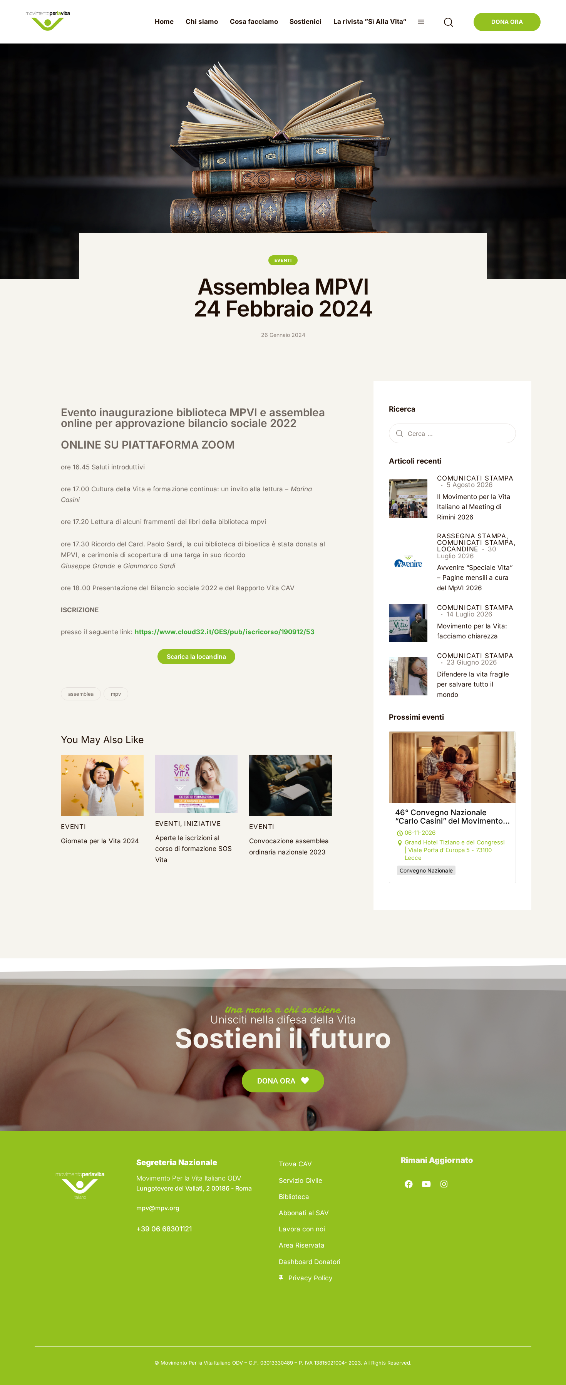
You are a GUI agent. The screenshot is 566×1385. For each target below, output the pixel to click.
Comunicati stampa (475, 478)
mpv (116, 694)
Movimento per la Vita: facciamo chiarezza (472, 631)
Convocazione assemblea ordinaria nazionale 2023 (289, 846)
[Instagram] (444, 1184)
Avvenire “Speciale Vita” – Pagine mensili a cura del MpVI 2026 (474, 578)
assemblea (81, 694)
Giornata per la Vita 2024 (100, 841)
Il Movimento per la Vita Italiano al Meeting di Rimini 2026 (474, 507)
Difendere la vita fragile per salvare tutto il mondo (473, 684)
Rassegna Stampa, (473, 536)
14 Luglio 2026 (469, 614)
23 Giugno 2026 (472, 662)
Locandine (457, 549)
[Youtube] (426, 1184)
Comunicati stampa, (476, 542)
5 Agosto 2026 (470, 485)
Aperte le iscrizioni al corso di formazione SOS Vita (193, 849)
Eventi (283, 260)
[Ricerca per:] (452, 433)
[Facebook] (409, 1184)
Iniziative (202, 823)
